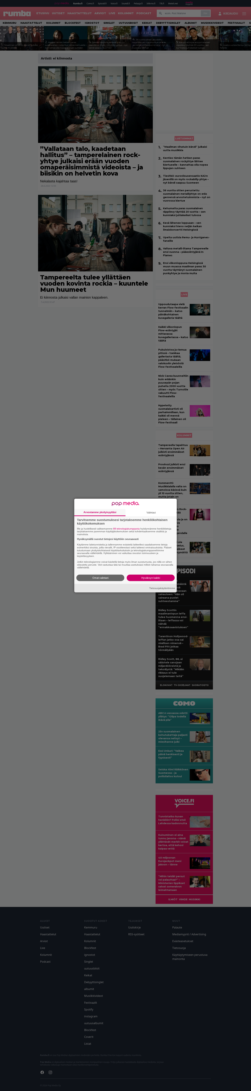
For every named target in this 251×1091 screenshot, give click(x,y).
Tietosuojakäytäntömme (162, 588)
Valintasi (151, 512)
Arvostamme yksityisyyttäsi (99, 512)
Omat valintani (100, 577)
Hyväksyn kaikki (150, 577)
